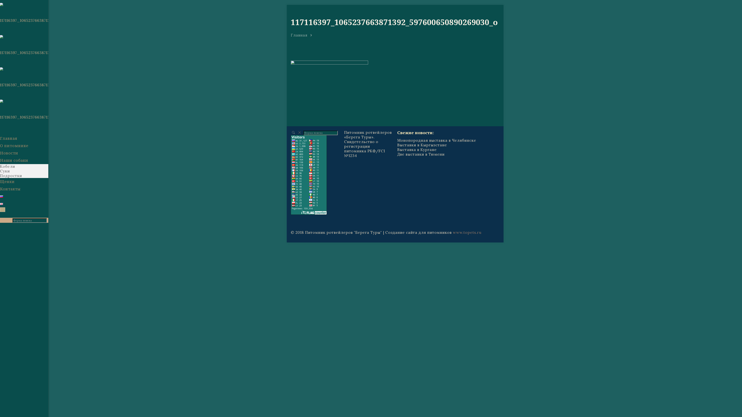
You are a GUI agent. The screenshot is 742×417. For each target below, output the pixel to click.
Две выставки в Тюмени (421, 154)
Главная (299, 35)
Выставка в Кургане (417, 149)
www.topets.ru (467, 232)
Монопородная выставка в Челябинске (436, 140)
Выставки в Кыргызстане (422, 145)
